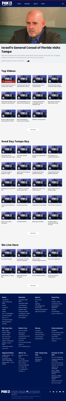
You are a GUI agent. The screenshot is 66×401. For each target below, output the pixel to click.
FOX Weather (22, 317)
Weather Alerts (23, 309)
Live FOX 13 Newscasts (22, 333)
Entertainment (57, 328)
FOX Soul (21, 340)
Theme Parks (5, 339)
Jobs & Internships (24, 361)
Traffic (53, 300)
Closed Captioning (24, 365)
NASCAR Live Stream (57, 365)
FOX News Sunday (7, 319)
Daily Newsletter (6, 321)
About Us (22, 353)
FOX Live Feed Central (25, 342)
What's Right (5, 330)
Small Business (39, 339)
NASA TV (21, 344)
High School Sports (40, 311)
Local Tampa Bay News (7, 302)
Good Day (55, 297)
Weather (22, 297)
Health (4, 309)
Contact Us (22, 371)
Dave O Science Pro (57, 313)
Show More (33, 129)
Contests (54, 341)
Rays (36, 302)
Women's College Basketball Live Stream (56, 377)
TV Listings (22, 359)
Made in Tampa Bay (7, 341)
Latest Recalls (39, 332)
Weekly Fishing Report (41, 309)
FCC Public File (23, 367)
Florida (4, 305)
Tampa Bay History (7, 346)
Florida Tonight (6, 332)
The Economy (39, 336)
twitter (53, 391)
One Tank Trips (6, 336)
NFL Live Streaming (57, 357)
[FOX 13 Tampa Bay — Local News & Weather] (7, 4)
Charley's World (56, 302)
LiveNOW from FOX (24, 336)
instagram (56, 391)
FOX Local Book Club (57, 332)
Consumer (5, 307)
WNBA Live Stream (57, 381)
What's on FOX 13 (57, 339)
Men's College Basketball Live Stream (56, 372)
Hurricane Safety (23, 311)
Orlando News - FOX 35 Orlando (7, 356)
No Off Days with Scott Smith (40, 306)
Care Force (5, 348)
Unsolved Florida (6, 315)
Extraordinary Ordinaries (55, 306)
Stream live (38, 357)
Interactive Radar (23, 303)
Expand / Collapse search (63, 3)
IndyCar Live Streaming (55, 367)
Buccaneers (38, 300)
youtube (60, 391)
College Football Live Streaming (57, 360)
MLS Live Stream (56, 383)
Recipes (54, 309)
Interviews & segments (38, 360)
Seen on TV (5, 317)
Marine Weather (23, 307)
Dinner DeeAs (6, 334)
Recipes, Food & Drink (6, 343)
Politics (4, 311)
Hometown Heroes (57, 304)
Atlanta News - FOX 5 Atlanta (8, 363)
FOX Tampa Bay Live (24, 346)
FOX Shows (55, 336)
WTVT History (22, 363)
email (63, 391)
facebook (50, 391)
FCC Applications (23, 369)
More (43, 4)
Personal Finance (40, 334)
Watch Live (23, 328)
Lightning (37, 304)
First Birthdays (56, 311)
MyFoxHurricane (23, 315)
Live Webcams (23, 305)
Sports (37, 297)
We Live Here (7, 328)
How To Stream (23, 330)
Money (37, 328)
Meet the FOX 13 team (23, 356)
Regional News (8, 353)
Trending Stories (56, 334)
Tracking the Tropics (24, 313)
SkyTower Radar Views (23, 300)
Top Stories (5, 300)
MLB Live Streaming (57, 363)
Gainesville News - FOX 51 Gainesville (7, 359)
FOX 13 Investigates (7, 313)
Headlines (54, 330)
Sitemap (4, 324)
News (4, 297)
